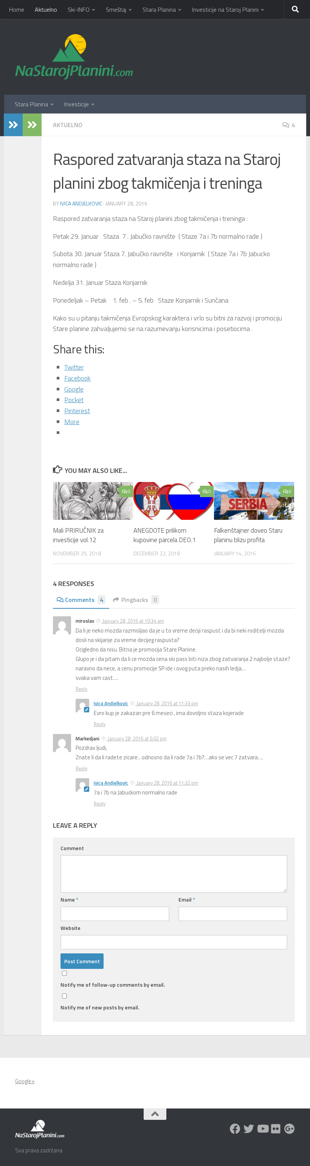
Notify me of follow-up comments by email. (112, 985)
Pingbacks (139, 599)
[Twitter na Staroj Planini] (248, 1129)
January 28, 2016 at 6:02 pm (137, 738)
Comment (72, 848)
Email (186, 899)
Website (70, 928)
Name (69, 899)
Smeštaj (116, 9)
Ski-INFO (79, 9)
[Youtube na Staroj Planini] (262, 1129)
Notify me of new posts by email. (99, 1007)
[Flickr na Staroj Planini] (276, 1129)
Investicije (76, 104)
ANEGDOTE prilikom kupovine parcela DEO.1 (164, 535)
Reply (81, 689)
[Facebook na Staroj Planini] (235, 1129)
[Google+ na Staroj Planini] (289, 1129)
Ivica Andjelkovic (81, 203)
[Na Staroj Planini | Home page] (74, 56)
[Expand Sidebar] (13, 124)
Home (16, 9)
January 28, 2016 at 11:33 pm (166, 703)
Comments (84, 599)
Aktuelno (46, 9)
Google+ (25, 1081)
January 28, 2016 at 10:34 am (132, 621)
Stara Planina (159, 9)
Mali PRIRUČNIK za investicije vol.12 (78, 535)
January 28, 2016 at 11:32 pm (166, 783)
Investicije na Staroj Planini (225, 9)
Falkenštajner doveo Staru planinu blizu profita (248, 535)
